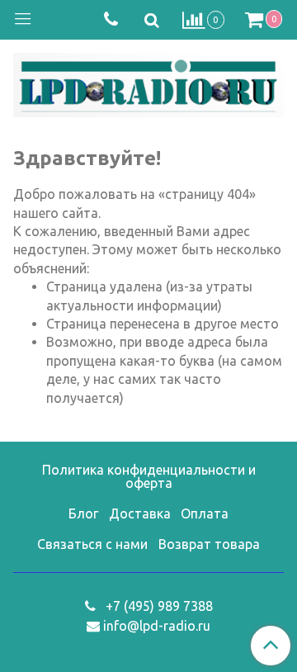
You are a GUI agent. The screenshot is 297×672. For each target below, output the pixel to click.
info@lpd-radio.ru (156, 625)
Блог (83, 513)
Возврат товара (209, 544)
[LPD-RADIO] (148, 82)
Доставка (140, 513)
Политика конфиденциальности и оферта (149, 476)
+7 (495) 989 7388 (157, 606)
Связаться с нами (92, 544)
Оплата (205, 513)
